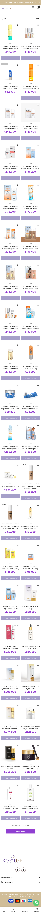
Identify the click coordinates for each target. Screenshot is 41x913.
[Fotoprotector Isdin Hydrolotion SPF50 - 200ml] (10, 32)
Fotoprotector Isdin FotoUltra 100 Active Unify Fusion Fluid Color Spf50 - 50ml (10, 127)
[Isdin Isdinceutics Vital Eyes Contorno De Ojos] (30, 752)
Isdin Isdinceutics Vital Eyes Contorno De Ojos (30, 767)
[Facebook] (17, 870)
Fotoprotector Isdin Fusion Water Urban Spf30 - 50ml (10, 367)
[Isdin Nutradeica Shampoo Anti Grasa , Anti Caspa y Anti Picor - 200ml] (30, 792)
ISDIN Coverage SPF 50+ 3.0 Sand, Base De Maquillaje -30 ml (31, 487)
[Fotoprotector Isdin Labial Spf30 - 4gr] (30, 352)
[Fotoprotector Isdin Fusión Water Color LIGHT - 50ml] (10, 272)
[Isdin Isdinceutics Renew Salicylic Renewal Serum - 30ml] (30, 712)
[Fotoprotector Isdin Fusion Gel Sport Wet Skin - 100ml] (10, 232)
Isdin (10, 44)
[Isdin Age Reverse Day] (10, 472)
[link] (13, 910)
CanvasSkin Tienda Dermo (30, 484)
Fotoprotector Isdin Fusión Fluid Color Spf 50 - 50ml (30, 167)
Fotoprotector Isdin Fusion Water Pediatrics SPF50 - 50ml (31, 327)
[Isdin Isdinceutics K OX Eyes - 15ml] (30, 672)
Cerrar (39, 2)
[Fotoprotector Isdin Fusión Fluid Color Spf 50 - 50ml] (30, 152)
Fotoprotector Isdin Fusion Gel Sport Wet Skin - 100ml (10, 247)
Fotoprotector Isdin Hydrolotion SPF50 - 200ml (10, 47)
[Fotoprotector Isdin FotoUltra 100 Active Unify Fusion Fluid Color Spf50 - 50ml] (10, 112)
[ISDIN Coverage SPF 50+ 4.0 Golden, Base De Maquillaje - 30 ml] (10, 512)
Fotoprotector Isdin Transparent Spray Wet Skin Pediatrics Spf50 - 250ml (10, 447)
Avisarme (10, 98)
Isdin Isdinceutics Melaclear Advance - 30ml (10, 727)
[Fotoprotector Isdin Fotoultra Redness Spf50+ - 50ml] (10, 152)
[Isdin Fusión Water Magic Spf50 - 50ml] (10, 592)
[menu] (33, 7)
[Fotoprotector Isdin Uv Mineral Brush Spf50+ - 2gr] (30, 432)
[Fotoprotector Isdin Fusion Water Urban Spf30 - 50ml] (10, 352)
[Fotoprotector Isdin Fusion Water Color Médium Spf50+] (30, 272)
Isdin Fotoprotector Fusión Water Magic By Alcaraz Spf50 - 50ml (10, 567)
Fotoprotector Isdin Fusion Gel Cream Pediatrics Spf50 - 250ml (30, 207)
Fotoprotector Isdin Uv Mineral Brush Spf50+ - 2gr (30, 447)
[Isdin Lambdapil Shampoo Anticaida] (10, 792)
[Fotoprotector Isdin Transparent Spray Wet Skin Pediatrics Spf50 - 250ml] (10, 432)
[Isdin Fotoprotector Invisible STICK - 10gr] (30, 552)
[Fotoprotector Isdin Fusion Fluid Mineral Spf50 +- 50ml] (10, 192)
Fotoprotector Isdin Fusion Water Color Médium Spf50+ (30, 287)
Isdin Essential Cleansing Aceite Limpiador (30, 527)
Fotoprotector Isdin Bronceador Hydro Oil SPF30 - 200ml (31, 87)
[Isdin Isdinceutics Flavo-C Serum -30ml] (30, 632)
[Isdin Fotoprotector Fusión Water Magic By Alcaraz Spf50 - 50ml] (10, 552)
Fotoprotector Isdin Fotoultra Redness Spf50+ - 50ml (10, 167)
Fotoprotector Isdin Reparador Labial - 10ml (10, 407)
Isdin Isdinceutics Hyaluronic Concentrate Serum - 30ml (10, 687)
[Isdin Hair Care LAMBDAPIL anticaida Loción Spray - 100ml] (10, 632)
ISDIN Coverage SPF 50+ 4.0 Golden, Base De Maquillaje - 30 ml (10, 527)
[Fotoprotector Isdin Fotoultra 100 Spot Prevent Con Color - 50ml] (30, 112)
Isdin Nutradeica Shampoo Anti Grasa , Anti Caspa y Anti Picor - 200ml (30, 807)
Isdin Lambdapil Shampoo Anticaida (10, 807)
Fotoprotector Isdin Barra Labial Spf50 (10, 87)
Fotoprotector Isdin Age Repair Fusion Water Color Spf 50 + (30, 47)
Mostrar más (20, 831)
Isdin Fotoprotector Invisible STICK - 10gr (30, 567)
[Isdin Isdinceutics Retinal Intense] (10, 752)
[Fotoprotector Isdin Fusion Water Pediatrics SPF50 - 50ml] (30, 312)
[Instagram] (23, 870)
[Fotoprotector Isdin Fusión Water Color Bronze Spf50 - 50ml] (30, 232)
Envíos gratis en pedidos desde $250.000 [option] (20, 2)
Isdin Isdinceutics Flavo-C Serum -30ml (31, 647)
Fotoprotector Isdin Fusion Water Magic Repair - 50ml (10, 327)
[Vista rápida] (17, 25)
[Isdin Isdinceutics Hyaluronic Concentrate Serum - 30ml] (10, 672)
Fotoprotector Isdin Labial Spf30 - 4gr (30, 367)
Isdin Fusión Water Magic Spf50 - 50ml (10, 607)
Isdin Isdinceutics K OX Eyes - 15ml (30, 687)
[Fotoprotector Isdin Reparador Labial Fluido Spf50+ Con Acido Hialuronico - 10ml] (30, 392)
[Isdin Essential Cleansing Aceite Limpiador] (30, 512)
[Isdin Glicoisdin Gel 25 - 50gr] (30, 592)
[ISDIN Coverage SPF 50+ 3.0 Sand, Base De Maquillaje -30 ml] (30, 472)
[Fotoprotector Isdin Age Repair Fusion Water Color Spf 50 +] (30, 32)
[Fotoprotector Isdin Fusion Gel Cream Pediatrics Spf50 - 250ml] (30, 192)
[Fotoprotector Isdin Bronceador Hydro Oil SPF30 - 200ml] (30, 72)
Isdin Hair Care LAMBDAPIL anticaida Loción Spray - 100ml (10, 647)
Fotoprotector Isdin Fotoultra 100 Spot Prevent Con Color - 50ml (30, 127)
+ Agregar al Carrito (10, 58)
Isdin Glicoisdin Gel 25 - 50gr (31, 607)
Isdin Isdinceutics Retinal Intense (10, 767)
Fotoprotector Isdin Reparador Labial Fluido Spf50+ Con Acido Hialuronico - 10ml (31, 407)
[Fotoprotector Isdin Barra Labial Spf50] (10, 72)
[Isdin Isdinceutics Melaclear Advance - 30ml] (10, 712)
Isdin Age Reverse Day (10, 486)
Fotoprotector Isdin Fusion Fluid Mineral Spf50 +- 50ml (10, 207)
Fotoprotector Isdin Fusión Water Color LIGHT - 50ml (10, 287)
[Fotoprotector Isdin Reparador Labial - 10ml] (10, 392)
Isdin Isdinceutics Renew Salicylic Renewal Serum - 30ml (30, 727)
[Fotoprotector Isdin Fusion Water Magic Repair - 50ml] (10, 312)
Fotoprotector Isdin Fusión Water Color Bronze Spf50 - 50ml (31, 247)
